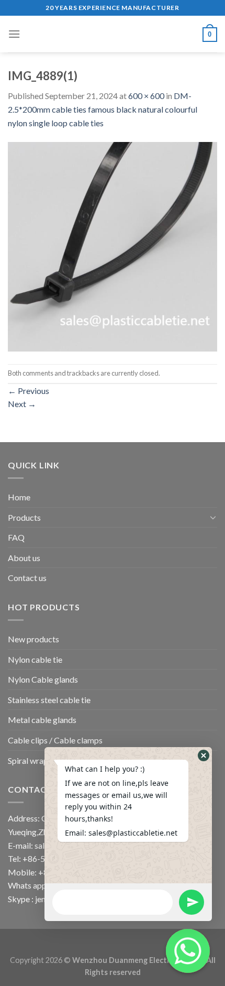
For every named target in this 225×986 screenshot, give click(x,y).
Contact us (27, 578)
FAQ (16, 537)
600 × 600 (146, 96)
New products (33, 639)
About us (24, 558)
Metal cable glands (42, 720)
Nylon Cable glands (43, 679)
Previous (28, 391)
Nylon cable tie (35, 659)
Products (24, 517)
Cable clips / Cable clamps (55, 740)
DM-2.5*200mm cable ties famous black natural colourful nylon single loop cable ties (102, 109)
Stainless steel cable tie (49, 700)
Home (19, 497)
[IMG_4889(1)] (112, 245)
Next (22, 404)
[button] (203, 755)
